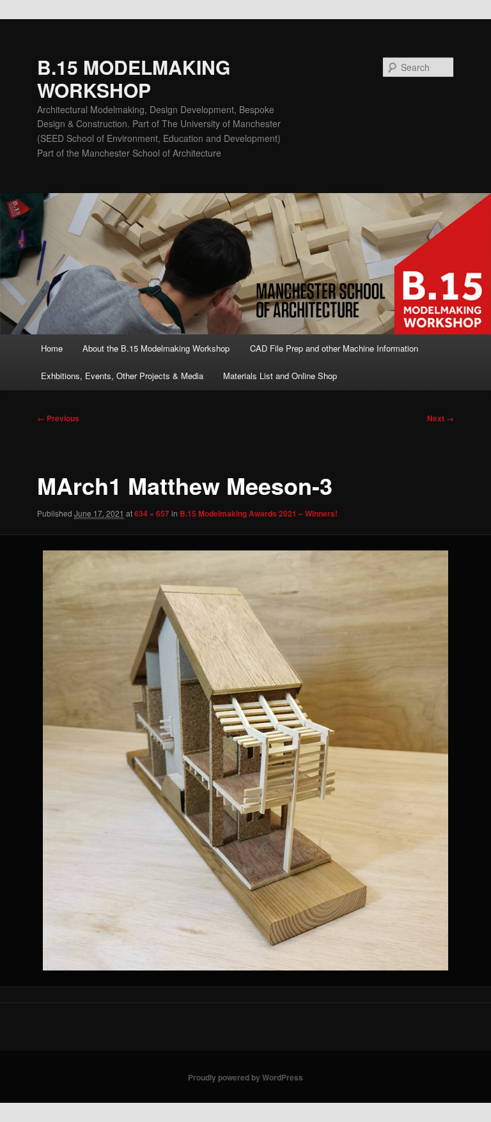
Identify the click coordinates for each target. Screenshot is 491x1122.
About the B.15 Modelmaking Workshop (156, 348)
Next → (440, 418)
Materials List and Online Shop (280, 376)
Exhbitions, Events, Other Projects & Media (122, 376)
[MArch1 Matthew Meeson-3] (245, 760)
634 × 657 (151, 513)
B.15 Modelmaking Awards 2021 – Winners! (259, 513)
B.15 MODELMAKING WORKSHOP (133, 78)
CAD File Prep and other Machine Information (334, 348)
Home (52, 348)
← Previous (58, 418)
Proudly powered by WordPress (245, 1077)
